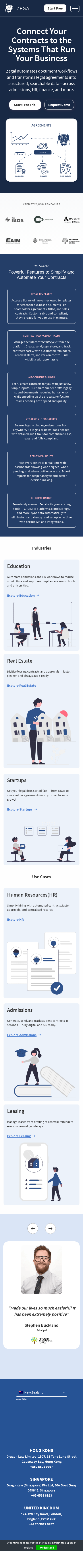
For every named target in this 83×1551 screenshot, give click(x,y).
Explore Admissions (22, 1035)
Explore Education (21, 595)
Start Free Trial (25, 104)
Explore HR (15, 919)
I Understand (46, 1547)
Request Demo (59, 104)
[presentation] (32, 1228)
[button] (41, 1392)
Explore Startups (20, 809)
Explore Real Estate (21, 685)
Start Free (55, 8)
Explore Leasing (19, 1136)
